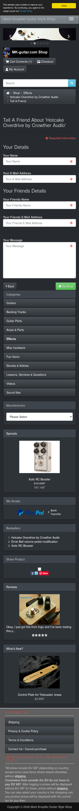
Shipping (13, 722)
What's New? (14, 649)
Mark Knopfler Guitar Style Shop (29, 18)
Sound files (13, 392)
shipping (20, 776)
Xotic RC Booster (39, 479)
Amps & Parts (15, 330)
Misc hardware (15, 348)
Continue (67, 286)
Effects (27, 93)
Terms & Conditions (20, 740)
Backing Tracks (16, 312)
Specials (11, 433)
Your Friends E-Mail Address (22, 217)
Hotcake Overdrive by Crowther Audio (34, 97)
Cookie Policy (26, 10)
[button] (8, 34)
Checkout (46, 61)
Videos (10, 383)
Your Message (12, 240)
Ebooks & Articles (17, 366)
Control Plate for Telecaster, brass (39, 695)
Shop (16, 93)
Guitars (11, 303)
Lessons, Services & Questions (26, 375)
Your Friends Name (16, 199)
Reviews (11, 587)
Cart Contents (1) (20, 61)
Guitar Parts (14, 321)
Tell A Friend (18, 101)
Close (64, 5)
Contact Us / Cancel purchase (27, 749)
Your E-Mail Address (17, 173)
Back (10, 286)
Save (45, 573)
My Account (16, 69)
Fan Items (12, 357)
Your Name (10, 155)
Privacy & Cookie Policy (23, 731)
